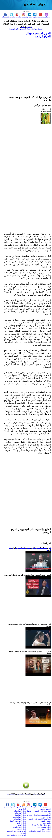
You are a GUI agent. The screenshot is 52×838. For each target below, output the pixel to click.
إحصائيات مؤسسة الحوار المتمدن (39, 815)
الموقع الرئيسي (42, 36)
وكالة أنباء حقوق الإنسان (17, 821)
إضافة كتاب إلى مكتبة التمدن (16, 835)
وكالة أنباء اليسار (20, 815)
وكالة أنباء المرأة (20, 811)
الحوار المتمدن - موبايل (38, 33)
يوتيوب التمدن (46, 821)
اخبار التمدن (21, 829)
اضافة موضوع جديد (44, 827)
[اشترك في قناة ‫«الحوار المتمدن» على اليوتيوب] (26, 29)
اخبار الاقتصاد (21, 825)
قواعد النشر (46, 817)
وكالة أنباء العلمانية (19, 817)
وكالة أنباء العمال (20, 819)
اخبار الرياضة (21, 823)
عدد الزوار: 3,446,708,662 (41, 825)
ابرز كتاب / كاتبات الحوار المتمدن (39, 819)
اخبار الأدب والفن (20, 813)
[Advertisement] (26, 63)
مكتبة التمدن (46, 823)
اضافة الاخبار (46, 829)
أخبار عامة (22, 809)
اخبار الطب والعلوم (19, 827)
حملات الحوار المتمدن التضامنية (40, 831)
